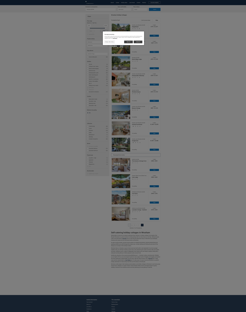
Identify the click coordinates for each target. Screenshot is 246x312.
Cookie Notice (115, 38)
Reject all (128, 41)
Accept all (138, 41)
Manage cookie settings (109, 41)
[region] (123, 38)
